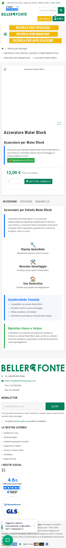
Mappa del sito (10, 459)
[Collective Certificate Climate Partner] (12, 507)
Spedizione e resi (11, 433)
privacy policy (20, 421)
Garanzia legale (10, 437)
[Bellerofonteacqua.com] (14, 14)
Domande (42, 201)
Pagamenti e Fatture (12, 446)
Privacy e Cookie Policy (13, 450)
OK (56, 406)
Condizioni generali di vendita (16, 441)
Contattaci (8, 454)
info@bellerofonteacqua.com (23, 381)
